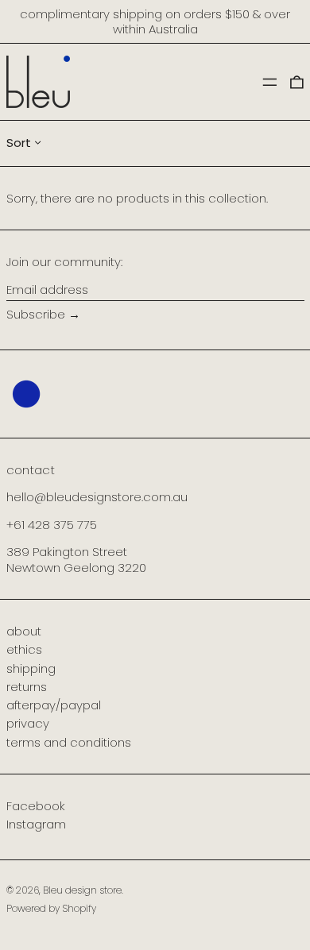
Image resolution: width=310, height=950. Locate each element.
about (23, 631)
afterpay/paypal (53, 705)
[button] (296, 81)
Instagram (36, 824)
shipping (31, 668)
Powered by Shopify (51, 908)
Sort (18, 142)
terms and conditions (68, 742)
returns (26, 686)
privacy (27, 723)
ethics (24, 649)
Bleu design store (82, 890)
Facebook (35, 806)
